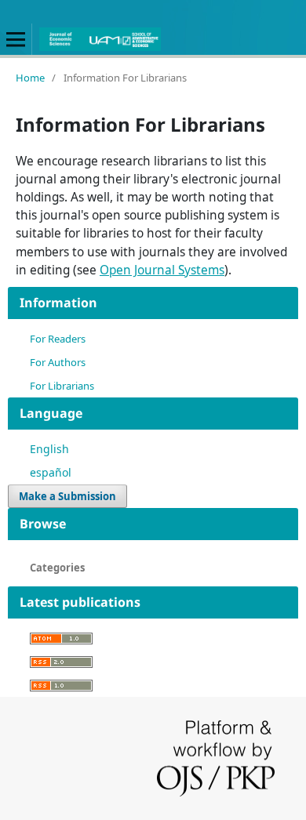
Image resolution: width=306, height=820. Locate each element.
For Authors (58, 362)
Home (30, 78)
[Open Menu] (15, 39)
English (49, 448)
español (50, 472)
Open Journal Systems (162, 270)
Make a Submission (67, 496)
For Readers (58, 339)
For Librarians (62, 386)
